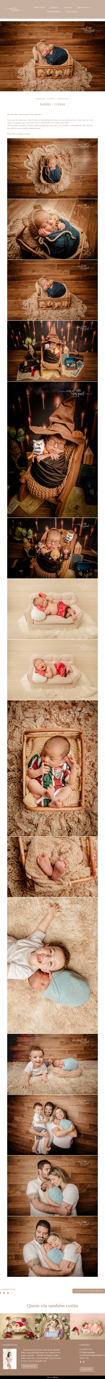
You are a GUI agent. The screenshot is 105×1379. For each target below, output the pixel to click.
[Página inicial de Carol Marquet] (14, 9)
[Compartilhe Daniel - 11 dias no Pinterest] (8, 1293)
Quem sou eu (84, 7)
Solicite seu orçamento (89, 1291)
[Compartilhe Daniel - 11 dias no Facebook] (0, 1293)
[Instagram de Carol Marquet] (83, 1362)
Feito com (52, 1377)
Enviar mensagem (88, 1352)
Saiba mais (29, 1366)
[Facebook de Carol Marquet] (80, 1362)
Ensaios (55, 7)
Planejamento (54, 11)
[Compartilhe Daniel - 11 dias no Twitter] (4, 1293)
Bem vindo (39, 7)
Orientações (72, 11)
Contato (68, 7)
